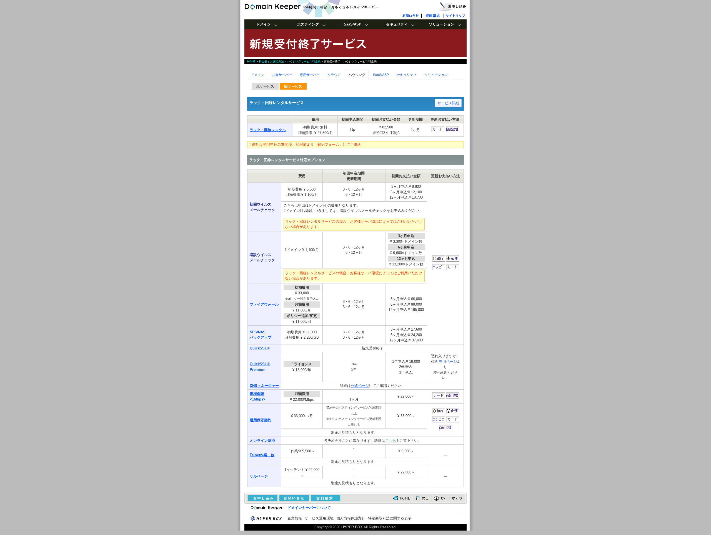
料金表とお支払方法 (271, 61)
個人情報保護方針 (350, 518)
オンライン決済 (262, 440)
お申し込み (453, 6)
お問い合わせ (411, 15)
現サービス (265, 86)
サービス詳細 (448, 103)
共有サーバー (282, 75)
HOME (251, 61)
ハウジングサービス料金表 (304, 61)
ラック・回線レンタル (268, 130)
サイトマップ (455, 15)
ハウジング (357, 75)
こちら (390, 440)
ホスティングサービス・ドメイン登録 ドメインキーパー (320, 7)
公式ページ (360, 386)
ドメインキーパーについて (309, 508)
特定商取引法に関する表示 (389, 518)
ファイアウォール (264, 304)
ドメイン (257, 75)
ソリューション (436, 75)
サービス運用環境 (319, 518)
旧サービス (293, 86)
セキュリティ (407, 75)
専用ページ (448, 361)
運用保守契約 (260, 420)
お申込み (261, 498)
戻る (422, 498)
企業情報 (294, 518)
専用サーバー (310, 75)
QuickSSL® (260, 348)
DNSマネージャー (264, 386)
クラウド (334, 75)
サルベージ (259, 476)
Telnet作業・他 (262, 455)
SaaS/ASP (381, 75)
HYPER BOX (352, 527)
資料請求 (433, 15)
